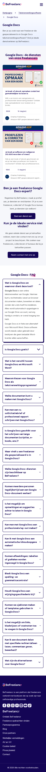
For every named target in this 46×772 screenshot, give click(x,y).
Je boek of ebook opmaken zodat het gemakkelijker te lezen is (22, 92)
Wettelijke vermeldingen (13, 738)
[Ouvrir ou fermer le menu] (41, 5)
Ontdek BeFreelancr (12, 716)
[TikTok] (29, 705)
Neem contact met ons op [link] (23, 255)
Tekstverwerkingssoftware (30, 13)
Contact (6, 754)
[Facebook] (4, 705)
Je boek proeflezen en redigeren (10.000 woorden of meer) (20, 153)
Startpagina (7, 13)
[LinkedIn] (21, 705)
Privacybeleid (9, 750)
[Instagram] (13, 705)
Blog (5, 729)
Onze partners (9, 733)
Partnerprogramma (11, 725)
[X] (8, 705)
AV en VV (7, 742)
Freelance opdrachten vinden (16, 720)
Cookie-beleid (9, 746)
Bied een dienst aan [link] (23, 216)
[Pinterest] (17, 705)
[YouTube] (25, 705)
